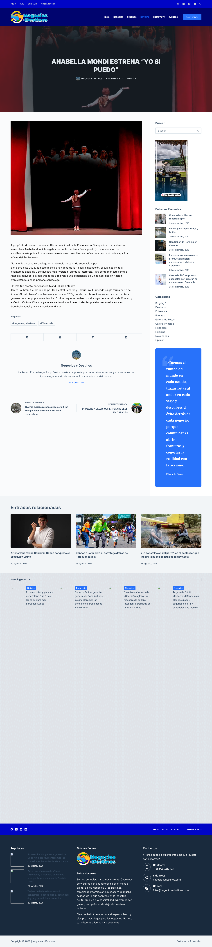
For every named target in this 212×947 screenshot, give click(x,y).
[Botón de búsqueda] (198, 130)
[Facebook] (178, 4)
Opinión (159, 340)
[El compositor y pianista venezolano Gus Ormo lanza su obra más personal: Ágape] (17, 702)
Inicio (13, 4)
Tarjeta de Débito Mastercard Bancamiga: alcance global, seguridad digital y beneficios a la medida (186, 600)
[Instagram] (189, 4)
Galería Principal (164, 323)
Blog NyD (161, 303)
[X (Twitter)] (184, 4)
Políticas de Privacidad (189, 941)
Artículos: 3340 (76, 383)
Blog (22, 4)
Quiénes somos (48, 4)
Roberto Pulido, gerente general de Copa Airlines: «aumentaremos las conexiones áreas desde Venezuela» (89, 600)
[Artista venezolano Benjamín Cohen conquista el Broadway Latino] (41, 531)
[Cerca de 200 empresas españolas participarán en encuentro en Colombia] (160, 279)
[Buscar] (200, 4)
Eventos (173, 17)
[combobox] (176, 131)
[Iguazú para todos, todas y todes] (160, 232)
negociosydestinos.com (167, 879)
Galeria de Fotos (165, 319)
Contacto (32, 4)
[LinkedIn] (195, 4)
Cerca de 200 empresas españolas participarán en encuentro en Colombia (183, 279)
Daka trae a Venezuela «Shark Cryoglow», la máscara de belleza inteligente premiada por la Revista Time (137, 600)
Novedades (162, 336)
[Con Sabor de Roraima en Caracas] (160, 245)
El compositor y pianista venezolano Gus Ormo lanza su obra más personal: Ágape (39, 598)
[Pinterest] (93, 337)
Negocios (118, 17)
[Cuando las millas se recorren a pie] (160, 219)
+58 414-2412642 (163, 869)
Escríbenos (192, 17)
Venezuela (46, 323)
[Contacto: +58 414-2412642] (147, 867)
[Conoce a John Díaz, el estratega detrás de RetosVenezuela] (106, 531)
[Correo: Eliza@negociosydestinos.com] (147, 888)
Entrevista (159, 17)
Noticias (144, 17)
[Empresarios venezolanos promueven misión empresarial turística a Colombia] (160, 258)
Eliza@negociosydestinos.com (171, 890)
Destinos (132, 17)
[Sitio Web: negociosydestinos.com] (147, 877)
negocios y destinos (23, 323)
